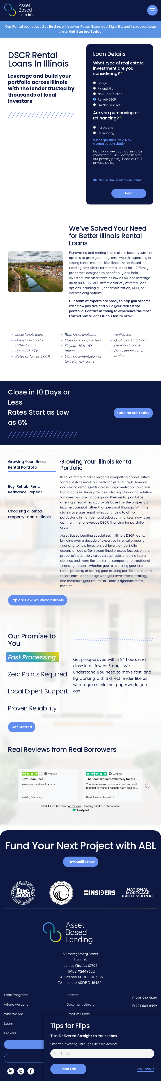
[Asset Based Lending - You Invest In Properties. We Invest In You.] (19, 10)
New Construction (110, 94)
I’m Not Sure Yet (109, 105)
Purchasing (105, 128)
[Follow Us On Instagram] (20, 1071)
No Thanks (145, 1069)
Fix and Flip (105, 88)
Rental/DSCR (107, 99)
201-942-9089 (146, 998)
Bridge (102, 83)
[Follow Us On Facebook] (30, 1071)
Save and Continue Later (120, 180)
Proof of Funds (78, 1014)
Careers (72, 995)
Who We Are (13, 1014)
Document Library (80, 1004)
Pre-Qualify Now (80, 861)
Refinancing (106, 133)
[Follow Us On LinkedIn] (10, 1071)
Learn (8, 1023)
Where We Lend (16, 1004)
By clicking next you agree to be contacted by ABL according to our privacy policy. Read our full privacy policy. (117, 157)
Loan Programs (16, 995)
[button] (152, 10)
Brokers (10, 1033)
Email (53, 1054)
